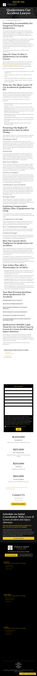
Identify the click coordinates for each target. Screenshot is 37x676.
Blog (18, 665)
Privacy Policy (21, 424)
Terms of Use (27, 424)
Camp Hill (15, 628)
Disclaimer (21, 671)
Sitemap (16, 671)
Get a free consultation (18, 538)
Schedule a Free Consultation (18, 504)
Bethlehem (15, 562)
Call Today (25, 555)
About (18, 663)
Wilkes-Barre (15, 595)
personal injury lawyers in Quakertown (11, 64)
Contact (18, 667)
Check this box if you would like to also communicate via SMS (16, 426)
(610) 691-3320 (18, 2)
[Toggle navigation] (33, 4)
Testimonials (18, 666)
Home (4, 20)
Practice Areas (18, 664)
